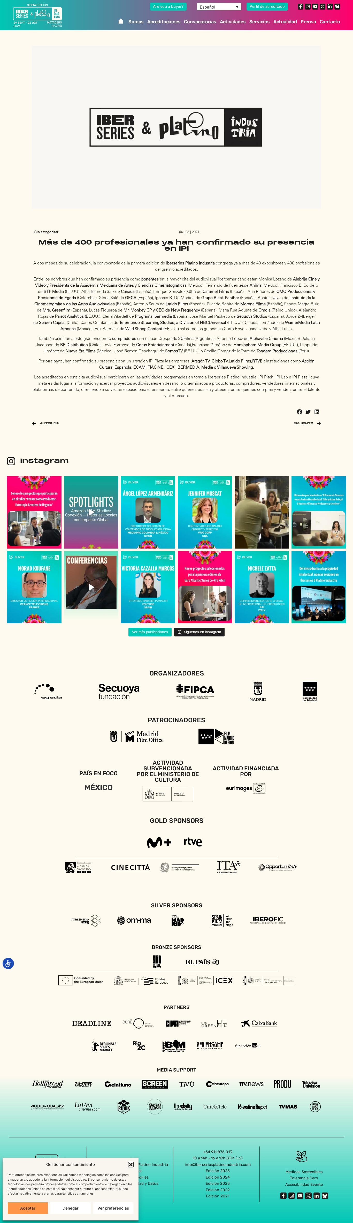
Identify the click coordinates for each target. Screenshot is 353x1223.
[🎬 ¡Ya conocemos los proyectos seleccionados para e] (34, 512)
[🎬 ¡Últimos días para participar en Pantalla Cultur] (262, 512)
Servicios (259, 22)
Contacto (330, 22)
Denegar (71, 1208)
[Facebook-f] (300, 6)
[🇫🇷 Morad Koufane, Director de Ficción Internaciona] (34, 587)
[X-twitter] (322, 6)
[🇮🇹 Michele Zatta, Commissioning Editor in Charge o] (262, 587)
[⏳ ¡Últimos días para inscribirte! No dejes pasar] (318, 512)
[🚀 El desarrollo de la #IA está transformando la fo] (91, 587)
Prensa (308, 22)
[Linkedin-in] (330, 6)
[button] (130, 1164)
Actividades (233, 22)
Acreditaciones (163, 22)
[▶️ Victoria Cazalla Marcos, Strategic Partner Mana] (148, 587)
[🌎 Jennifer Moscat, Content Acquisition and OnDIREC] (205, 512)
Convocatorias (200, 22)
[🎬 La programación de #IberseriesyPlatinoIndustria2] (318, 587)
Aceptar (27, 1208)
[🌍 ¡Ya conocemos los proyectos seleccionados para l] (205, 587)
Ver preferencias (113, 1208)
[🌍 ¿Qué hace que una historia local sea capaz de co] (91, 512)
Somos (136, 22)
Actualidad (285, 22)
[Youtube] (315, 6)
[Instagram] (308, 6)
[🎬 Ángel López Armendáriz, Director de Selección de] (148, 512)
